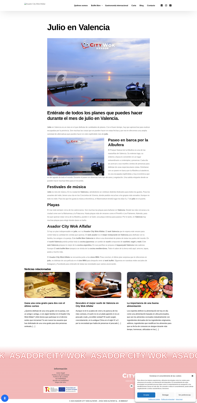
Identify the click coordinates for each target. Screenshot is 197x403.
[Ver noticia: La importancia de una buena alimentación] (150, 285)
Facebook (61, 264)
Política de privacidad (168, 399)
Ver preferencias (185, 395)
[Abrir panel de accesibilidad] (4, 398)
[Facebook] (162, 5)
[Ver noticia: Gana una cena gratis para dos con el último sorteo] (47, 285)
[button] (192, 376)
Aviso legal (179, 399)
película (70, 261)
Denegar (165, 395)
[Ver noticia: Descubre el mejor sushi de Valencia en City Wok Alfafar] (98, 285)
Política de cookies (154, 399)
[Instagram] (166, 5)
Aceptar (146, 395)
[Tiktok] (170, 5)
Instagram (51, 264)
